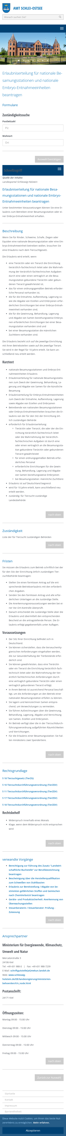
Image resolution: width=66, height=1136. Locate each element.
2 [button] (23, 60)
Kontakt (9, 1099)
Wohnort (7, 135)
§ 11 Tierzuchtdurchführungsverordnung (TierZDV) (29, 791)
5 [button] (37, 60)
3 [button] (28, 60)
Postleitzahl (8, 121)
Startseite (10, 1093)
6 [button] (42, 60)
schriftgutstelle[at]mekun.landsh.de (30, 970)
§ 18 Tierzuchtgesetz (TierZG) (18, 778)
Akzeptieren (33, 1130)
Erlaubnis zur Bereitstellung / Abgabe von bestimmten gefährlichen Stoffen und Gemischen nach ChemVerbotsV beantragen (34, 891)
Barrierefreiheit (13, 1111)
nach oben (54, 514)
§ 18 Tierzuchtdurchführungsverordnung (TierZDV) (29, 804)
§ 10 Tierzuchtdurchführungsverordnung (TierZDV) (29, 784)
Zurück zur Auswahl (49, 1077)
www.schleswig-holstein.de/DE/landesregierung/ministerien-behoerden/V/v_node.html (26, 979)
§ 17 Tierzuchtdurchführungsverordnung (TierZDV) (29, 798)
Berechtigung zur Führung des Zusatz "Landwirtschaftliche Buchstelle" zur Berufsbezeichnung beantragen (35, 870)
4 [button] (33, 60)
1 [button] (18, 60)
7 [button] (47, 60)
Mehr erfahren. (41, 1122)
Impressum (11, 1105)
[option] (33, 49)
